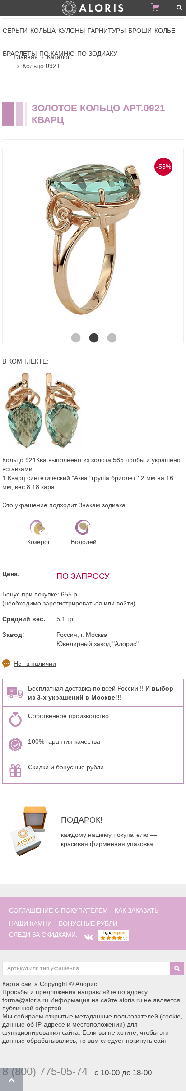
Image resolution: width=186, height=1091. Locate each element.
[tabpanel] (93, 239)
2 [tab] (93, 329)
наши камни (30, 923)
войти (124, 603)
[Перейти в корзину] (158, 9)
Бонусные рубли (88, 923)
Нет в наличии (35, 663)
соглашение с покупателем (58, 910)
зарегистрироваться (72, 603)
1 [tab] (74, 329)
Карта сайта (20, 983)
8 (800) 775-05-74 (45, 1071)
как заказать (136, 910)
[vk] (88, 936)
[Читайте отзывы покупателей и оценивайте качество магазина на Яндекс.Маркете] (113, 934)
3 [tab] (111, 329)
